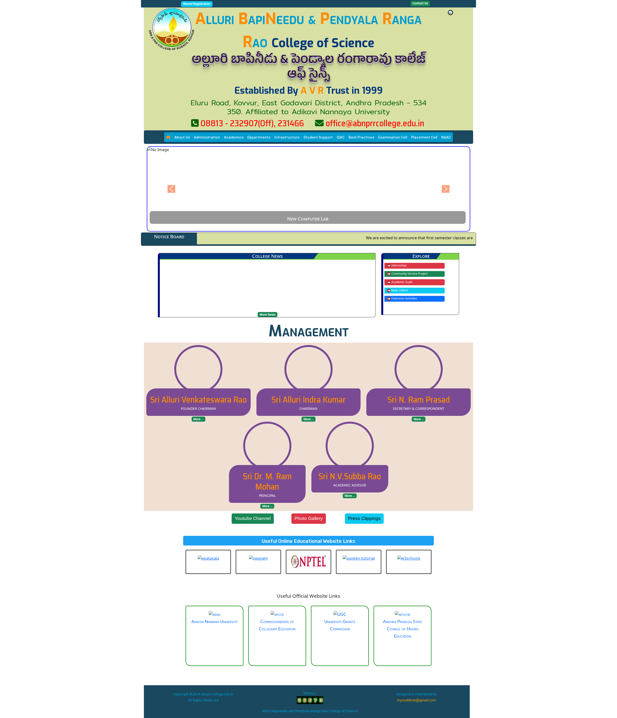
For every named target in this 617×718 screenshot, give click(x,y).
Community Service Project (409, 274)
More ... (198, 419)
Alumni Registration (197, 4)
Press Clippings (364, 518)
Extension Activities (404, 298)
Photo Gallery (309, 518)
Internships (399, 265)
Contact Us (420, 4)
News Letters (399, 290)
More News (267, 314)
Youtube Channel (253, 518)
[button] (182, 137)
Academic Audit (401, 282)
